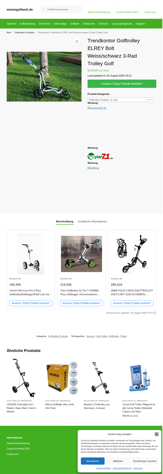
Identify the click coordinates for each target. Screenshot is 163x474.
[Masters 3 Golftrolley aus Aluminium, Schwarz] (100, 378)
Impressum (138, 468)
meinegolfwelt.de (20, 9)
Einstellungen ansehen (144, 461)
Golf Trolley (101, 336)
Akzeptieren (92, 461)
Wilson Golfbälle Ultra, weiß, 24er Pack (59, 406)
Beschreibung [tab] (64, 221)
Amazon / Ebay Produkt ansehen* (122, 83)
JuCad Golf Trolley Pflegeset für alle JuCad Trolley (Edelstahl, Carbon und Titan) (138, 408)
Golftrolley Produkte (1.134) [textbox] (119, 100)
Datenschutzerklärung (122, 468)
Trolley (123, 336)
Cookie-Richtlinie (103, 468)
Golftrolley (114, 336)
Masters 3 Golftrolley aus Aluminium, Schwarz (97, 406)
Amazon (91, 336)
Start (8, 32)
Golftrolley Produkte (24, 32)
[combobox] (120, 99)
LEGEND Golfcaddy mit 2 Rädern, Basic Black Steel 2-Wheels (22, 408)
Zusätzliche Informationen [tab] (92, 221)
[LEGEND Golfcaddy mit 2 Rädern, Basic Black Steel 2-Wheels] (23, 378)
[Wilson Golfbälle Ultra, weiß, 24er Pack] (62, 378)
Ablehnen (118, 461)
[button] (156, 434)
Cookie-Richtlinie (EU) (127, 12)
